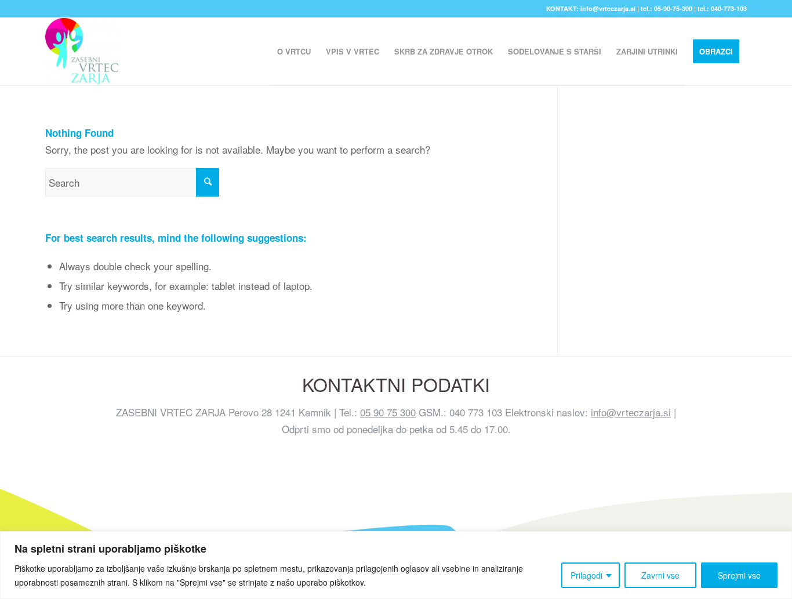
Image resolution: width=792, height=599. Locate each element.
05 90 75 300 (388, 412)
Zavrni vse (660, 575)
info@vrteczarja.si (631, 412)
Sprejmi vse (739, 575)
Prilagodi (586, 575)
